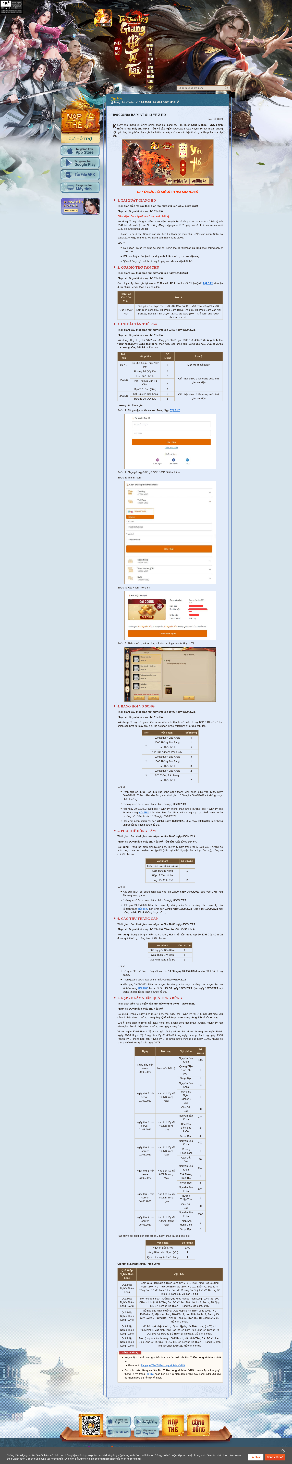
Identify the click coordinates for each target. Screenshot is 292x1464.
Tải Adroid (80, 162)
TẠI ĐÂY (175, 410)
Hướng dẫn (80, 206)
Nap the (80, 112)
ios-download (118, 1421)
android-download (146, 1421)
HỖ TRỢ (144, 812)
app (103, 18)
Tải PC (80, 187)
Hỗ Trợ (150, 1374)
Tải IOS (80, 150)
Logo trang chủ (133, 17)
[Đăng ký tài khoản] (80, 138)
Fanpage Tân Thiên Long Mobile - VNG (163, 1365)
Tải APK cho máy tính (80, 174)
